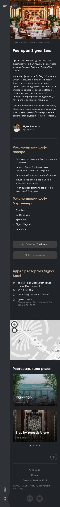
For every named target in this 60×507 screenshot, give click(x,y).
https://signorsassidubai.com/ (33, 294)
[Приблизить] (14, 324)
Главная (16, 42)
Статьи (34, 475)
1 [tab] (29, 35)
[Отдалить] (14, 330)
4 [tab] (38, 35)
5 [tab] (40, 35)
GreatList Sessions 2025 (35, 480)
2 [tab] (32, 35)
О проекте (34, 470)
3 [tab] (35, 35)
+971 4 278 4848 (26, 290)
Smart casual (29, 42)
